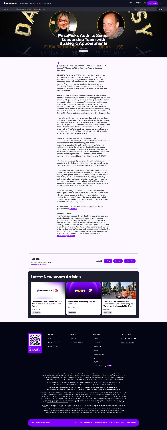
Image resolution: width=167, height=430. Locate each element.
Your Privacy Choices (119, 422)
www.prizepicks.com (66, 235)
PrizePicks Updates (76, 342)
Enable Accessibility (127, 343)
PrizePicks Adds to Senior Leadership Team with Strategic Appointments (28, 9)
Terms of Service (88, 422)
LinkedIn (73, 209)
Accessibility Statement (100, 422)
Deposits (96, 350)
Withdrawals (97, 346)
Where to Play (97, 342)
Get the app (153, 3)
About (50, 338)
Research (73, 338)
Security (110, 422)
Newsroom (6, 9)
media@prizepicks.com (38, 264)
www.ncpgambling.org (108, 384)
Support (95, 338)
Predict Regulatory (131, 422)
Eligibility (97, 362)
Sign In (162, 3)
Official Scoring (98, 354)
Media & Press (53, 346)
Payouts (95, 358)
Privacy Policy (78, 422)
